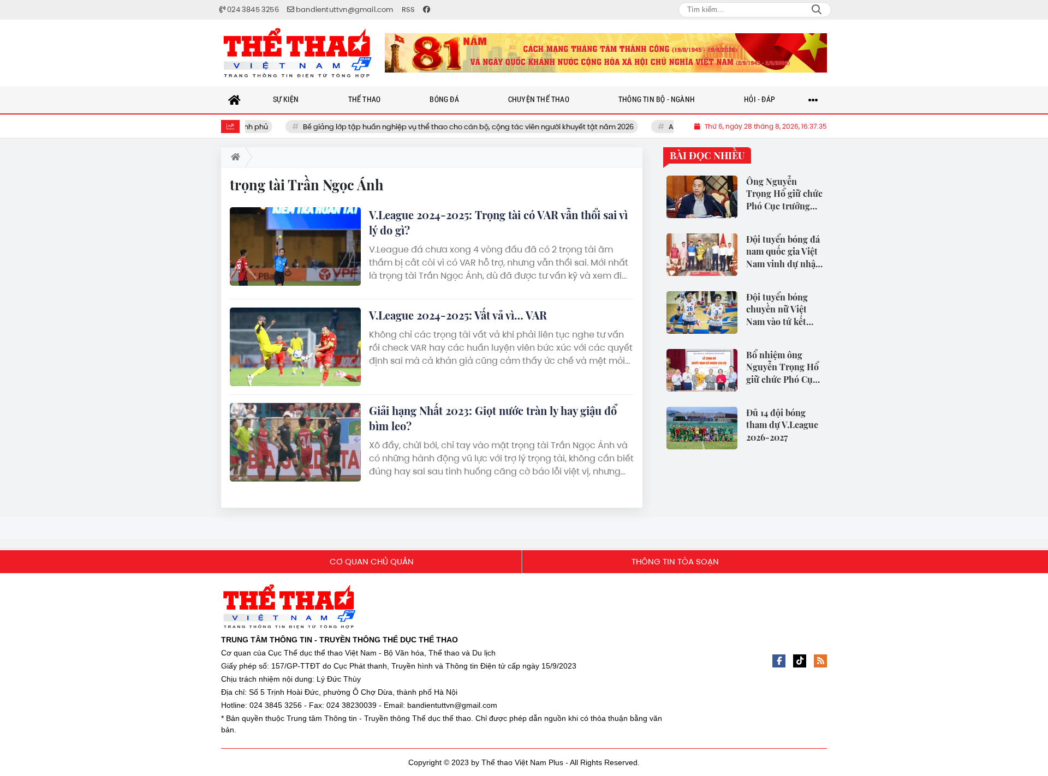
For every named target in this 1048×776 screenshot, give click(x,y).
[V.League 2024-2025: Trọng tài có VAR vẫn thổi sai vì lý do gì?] (295, 246)
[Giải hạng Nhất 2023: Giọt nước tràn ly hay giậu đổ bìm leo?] (295, 442)
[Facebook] (778, 660)
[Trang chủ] (234, 99)
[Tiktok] (799, 660)
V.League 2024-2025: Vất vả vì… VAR (458, 315)
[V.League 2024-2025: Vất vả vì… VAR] (295, 347)
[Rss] (820, 660)
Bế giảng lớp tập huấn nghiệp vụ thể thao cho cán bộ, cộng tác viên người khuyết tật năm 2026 (442, 126)
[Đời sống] (606, 53)
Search (816, 9)
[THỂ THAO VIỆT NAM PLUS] (297, 53)
